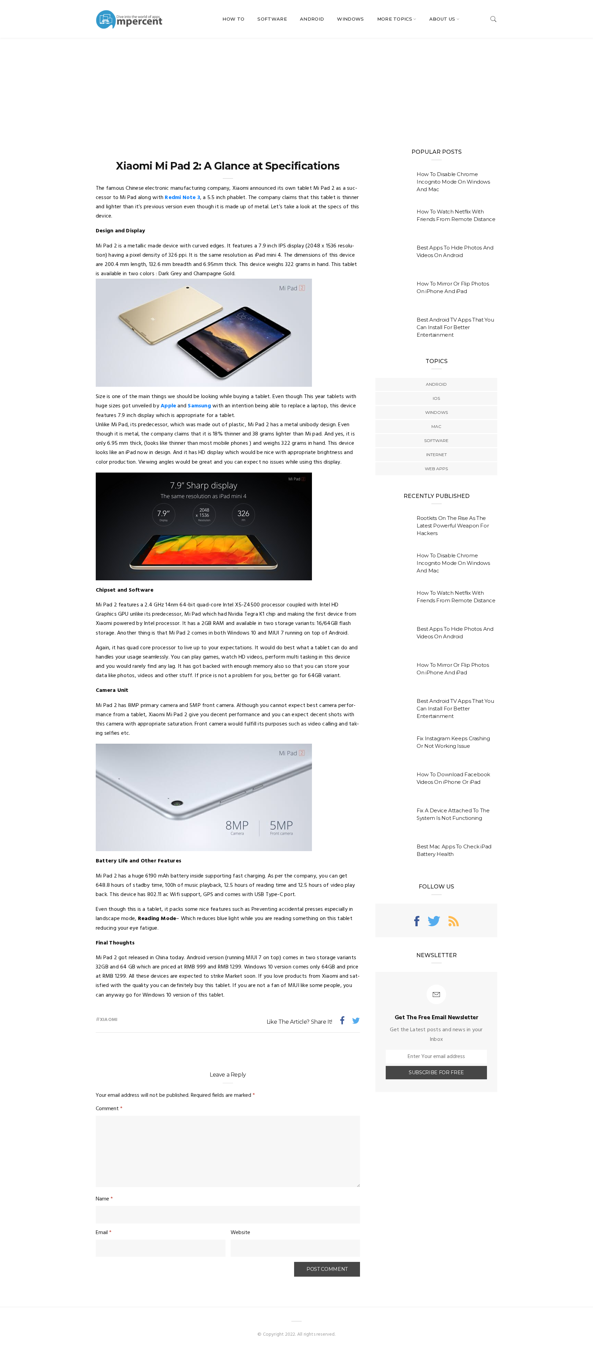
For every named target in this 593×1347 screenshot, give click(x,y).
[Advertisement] (296, 89)
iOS (436, 398)
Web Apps (436, 468)
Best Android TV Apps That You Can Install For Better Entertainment (455, 327)
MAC (436, 426)
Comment (109, 1109)
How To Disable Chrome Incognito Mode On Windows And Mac (453, 182)
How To (233, 19)
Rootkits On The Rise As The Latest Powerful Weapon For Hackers (453, 525)
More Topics (394, 19)
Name (104, 1199)
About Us (442, 19)
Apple (168, 406)
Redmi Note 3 (182, 197)
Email (104, 1233)
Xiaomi (108, 1019)
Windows (350, 19)
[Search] (493, 19)
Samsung (199, 406)
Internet (436, 454)
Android (312, 19)
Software (272, 19)
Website (240, 1233)
